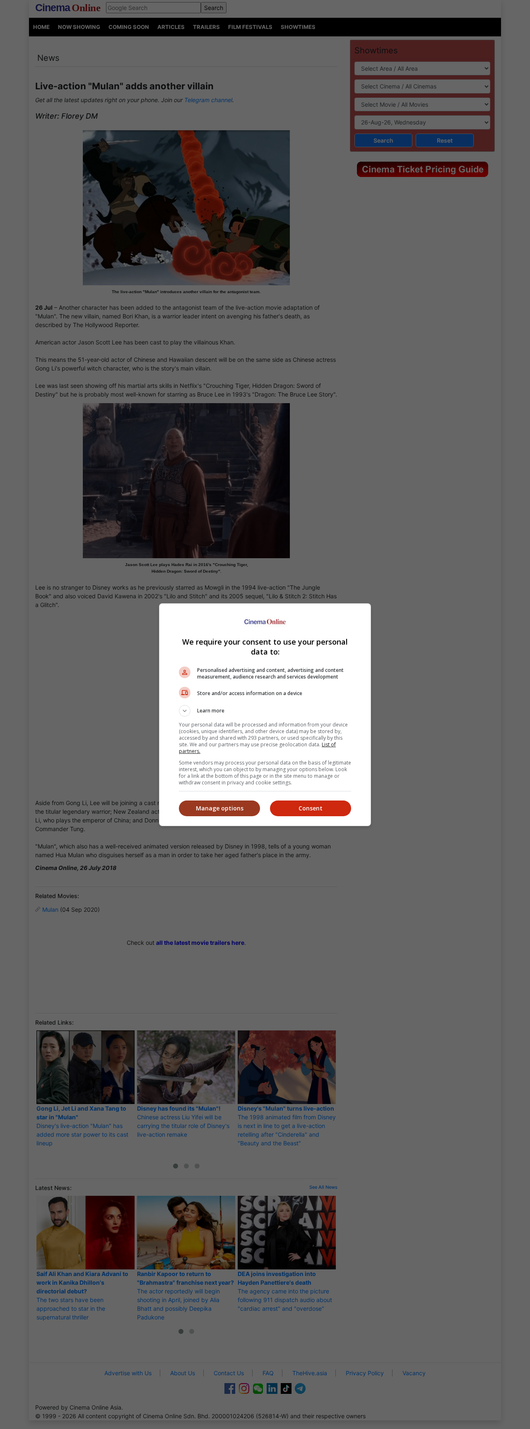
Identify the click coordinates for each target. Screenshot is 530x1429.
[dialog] (265, 714)
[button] (265, 711)
